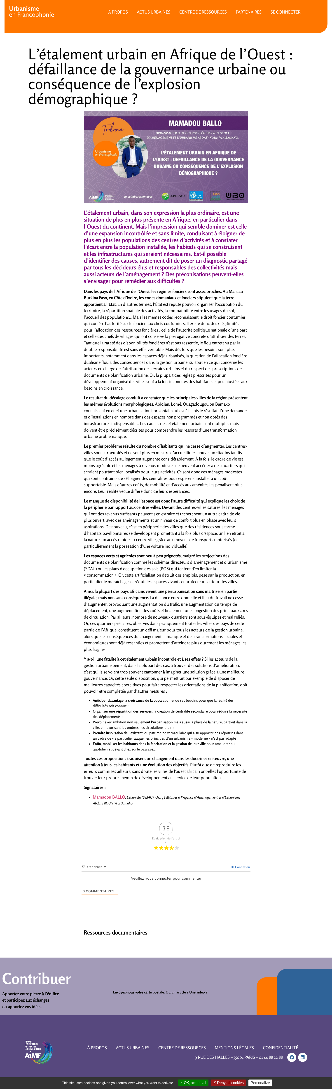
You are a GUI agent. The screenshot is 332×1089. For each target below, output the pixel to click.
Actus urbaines (153, 11)
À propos (118, 11)
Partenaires (249, 11)
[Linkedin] (302, 1057)
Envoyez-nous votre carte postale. (139, 992)
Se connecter (285, 11)
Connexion (242, 867)
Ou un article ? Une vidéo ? (186, 992)
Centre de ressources (203, 11)
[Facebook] (291, 1057)
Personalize (260, 1083)
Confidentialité (280, 1047)
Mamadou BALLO (109, 796)
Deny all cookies (230, 1083)
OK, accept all (194, 1083)
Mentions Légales (234, 1047)
